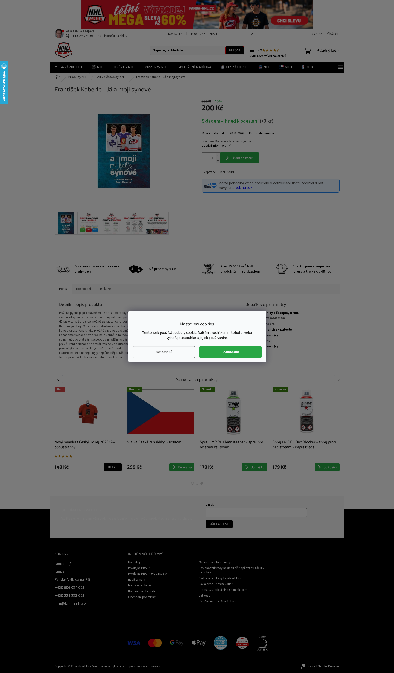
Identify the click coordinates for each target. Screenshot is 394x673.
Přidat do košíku (242, 158)
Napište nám (136, 579)
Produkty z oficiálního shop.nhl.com (223, 590)
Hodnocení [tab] (83, 289)
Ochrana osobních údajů (215, 562)
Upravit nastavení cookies (144, 666)
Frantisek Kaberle (278, 329)
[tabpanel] (306, 429)
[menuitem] (68, 67)
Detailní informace (214, 145)
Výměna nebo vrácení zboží (217, 601)
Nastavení (164, 352)
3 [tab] (201, 483)
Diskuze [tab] (105, 289)
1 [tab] (192, 483)
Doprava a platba (139, 585)
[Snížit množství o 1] (218, 160)
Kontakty (175, 34)
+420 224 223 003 (69, 596)
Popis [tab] (63, 289)
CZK (315, 34)
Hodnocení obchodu (142, 591)
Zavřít (226, 172)
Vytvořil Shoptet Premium (324, 666)
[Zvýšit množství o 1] (218, 155)
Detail (113, 467)
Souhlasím (230, 352)
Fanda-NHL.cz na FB (72, 579)
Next (339, 379)
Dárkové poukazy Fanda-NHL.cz (220, 578)
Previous (59, 379)
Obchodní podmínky (142, 597)
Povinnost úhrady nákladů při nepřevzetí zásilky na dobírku (231, 570)
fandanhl (62, 571)
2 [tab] (197, 483)
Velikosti (204, 595)
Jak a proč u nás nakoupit (216, 584)
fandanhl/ (63, 564)
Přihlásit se (219, 524)
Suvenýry (271, 335)
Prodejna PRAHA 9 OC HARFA (147, 573)
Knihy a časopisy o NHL (282, 313)
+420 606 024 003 (69, 588)
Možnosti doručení (262, 133)
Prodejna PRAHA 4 (204, 34)
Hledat (234, 50)
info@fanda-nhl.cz (70, 604)
